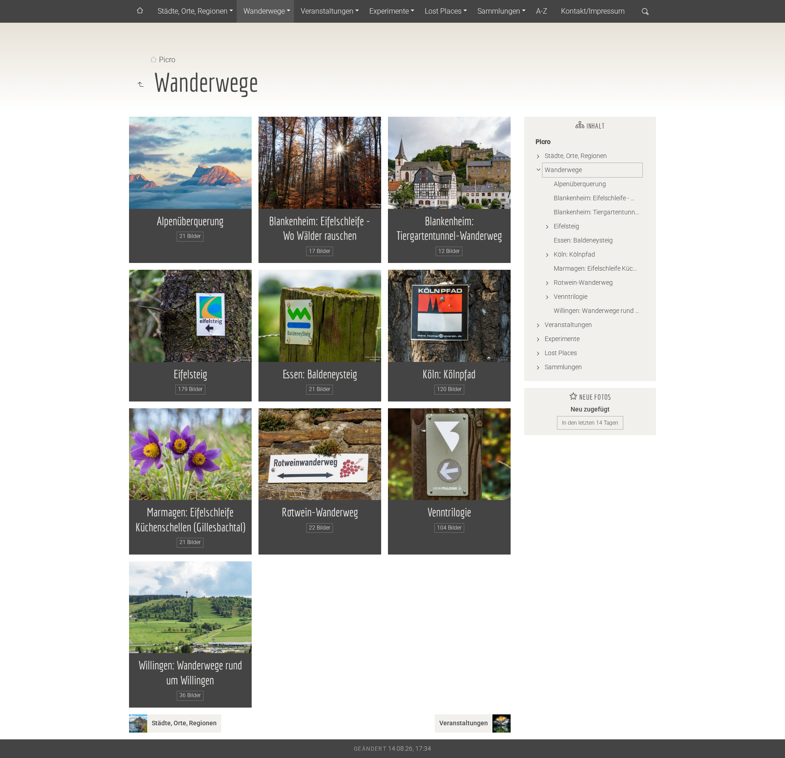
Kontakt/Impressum (593, 11)
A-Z (541, 11)
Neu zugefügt (590, 409)
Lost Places (443, 11)
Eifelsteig (190, 374)
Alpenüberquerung (190, 221)
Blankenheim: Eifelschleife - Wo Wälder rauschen (598, 198)
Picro (167, 60)
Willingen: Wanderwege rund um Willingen (598, 310)
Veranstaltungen (327, 11)
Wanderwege (264, 11)
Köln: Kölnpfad (449, 374)
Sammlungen (498, 11)
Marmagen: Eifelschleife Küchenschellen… (598, 268)
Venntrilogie (449, 512)
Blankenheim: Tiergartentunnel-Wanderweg (598, 212)
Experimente (389, 11)
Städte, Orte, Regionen (193, 11)
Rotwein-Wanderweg (320, 512)
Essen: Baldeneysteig (320, 374)
